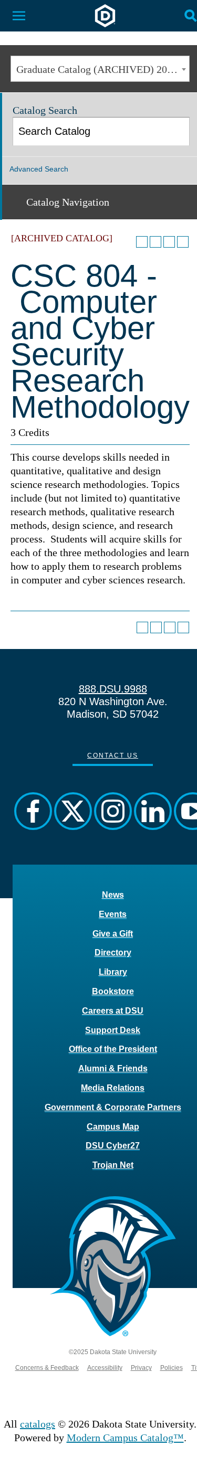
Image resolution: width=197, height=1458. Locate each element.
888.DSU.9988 (113, 689)
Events (113, 914)
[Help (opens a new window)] (183, 242)
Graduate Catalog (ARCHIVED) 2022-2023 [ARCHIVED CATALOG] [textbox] (102, 69)
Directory (113, 952)
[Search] (176, 131)
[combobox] (100, 69)
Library (113, 971)
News (113, 894)
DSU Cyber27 (113, 1145)
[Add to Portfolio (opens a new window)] (142, 242)
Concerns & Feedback (47, 1367)
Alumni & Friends (113, 1068)
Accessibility (104, 1367)
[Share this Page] (155, 242)
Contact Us (112, 755)
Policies (171, 1367)
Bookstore (113, 991)
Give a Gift (112, 933)
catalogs (37, 1424)
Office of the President (113, 1049)
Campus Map (113, 1126)
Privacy (141, 1367)
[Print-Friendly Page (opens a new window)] (169, 242)
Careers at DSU (112, 1010)
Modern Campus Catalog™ (125, 1437)
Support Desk (112, 1030)
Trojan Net (112, 1165)
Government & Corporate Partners (113, 1107)
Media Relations (112, 1087)
